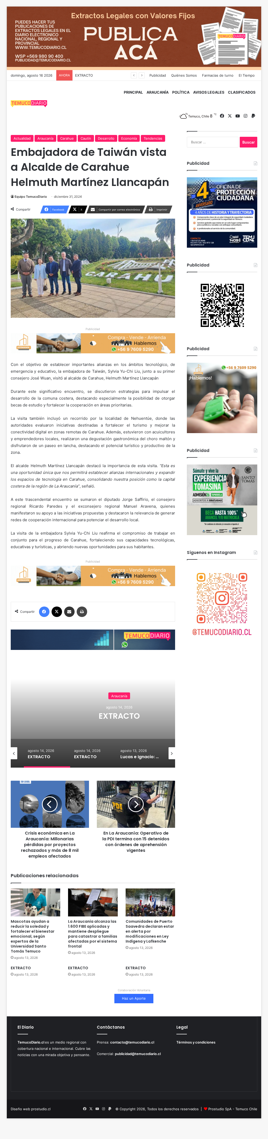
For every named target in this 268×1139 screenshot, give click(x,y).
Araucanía (45, 138)
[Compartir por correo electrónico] (69, 612)
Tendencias (153, 138)
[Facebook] (44, 612)
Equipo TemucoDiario (31, 197)
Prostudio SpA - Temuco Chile (232, 1109)
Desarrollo (106, 138)
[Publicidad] (134, 38)
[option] (119, 715)
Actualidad (22, 138)
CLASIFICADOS (241, 92)
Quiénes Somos (184, 75)
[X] (57, 612)
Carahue (67, 138)
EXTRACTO (84, 75)
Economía (129, 138)
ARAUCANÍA (158, 92)
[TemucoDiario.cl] (29, 104)
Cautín (86, 138)
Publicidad (157, 75)
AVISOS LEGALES (208, 92)
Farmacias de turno (217, 75)
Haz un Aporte (134, 998)
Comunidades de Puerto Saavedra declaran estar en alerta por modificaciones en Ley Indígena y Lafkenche (150, 931)
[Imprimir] (82, 612)
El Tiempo (247, 75)
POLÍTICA (180, 92)
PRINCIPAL (133, 92)
